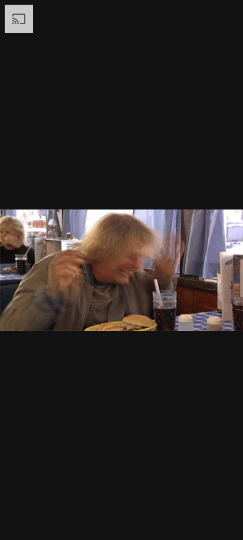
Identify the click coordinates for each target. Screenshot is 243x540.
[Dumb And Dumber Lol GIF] (121, 270)
